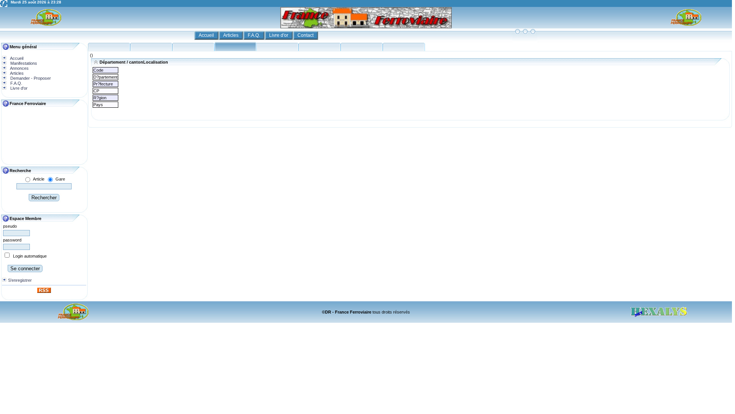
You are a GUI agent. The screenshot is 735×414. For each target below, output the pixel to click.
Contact (306, 35)
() (91, 55)
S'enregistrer (20, 280)
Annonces (19, 68)
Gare (60, 179)
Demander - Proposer (30, 78)
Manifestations (23, 63)
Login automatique (30, 256)
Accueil (207, 35)
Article (38, 179)
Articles (231, 35)
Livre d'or (279, 35)
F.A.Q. (254, 35)
